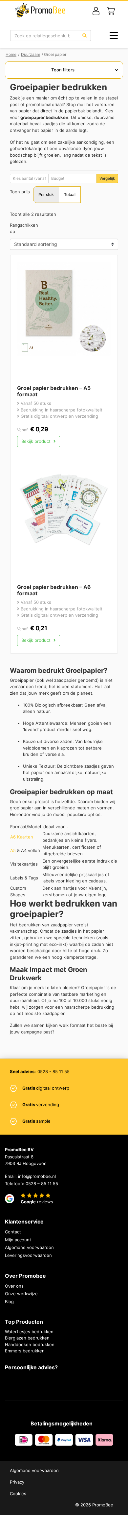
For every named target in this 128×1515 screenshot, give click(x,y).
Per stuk (46, 194)
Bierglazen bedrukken (27, 1337)
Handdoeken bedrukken (29, 1344)
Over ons (14, 1286)
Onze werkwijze (21, 1293)
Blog (9, 1301)
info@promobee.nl (37, 1176)
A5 (13, 850)
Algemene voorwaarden (29, 1247)
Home (11, 54)
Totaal (69, 194)
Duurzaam (30, 54)
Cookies (18, 1493)
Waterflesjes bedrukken (29, 1331)
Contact (13, 1231)
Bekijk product (36, 441)
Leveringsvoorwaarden (28, 1255)
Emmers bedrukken (25, 1350)
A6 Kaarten (21, 836)
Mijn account (18, 1239)
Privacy (17, 1482)
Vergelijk (107, 178)
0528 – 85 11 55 (42, 1183)
